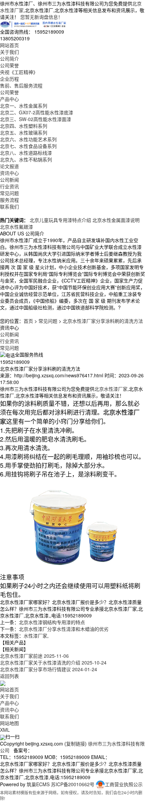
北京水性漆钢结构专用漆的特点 (52, 622)
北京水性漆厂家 (110, 388)
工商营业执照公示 (124, 784)
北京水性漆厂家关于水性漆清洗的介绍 (53, 662)
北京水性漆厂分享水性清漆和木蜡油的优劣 (64, 628)
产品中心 (9, 99)
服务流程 (9, 199)
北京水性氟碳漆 (16, 226)
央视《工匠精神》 (19, 72)
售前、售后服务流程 (21, 85)
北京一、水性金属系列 (23, 105)
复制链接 (75, 743)
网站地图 (9, 723)
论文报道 (9, 166)
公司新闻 (9, 179)
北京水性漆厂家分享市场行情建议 (48, 669)
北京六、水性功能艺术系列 (28, 139)
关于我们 (9, 51)
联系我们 (9, 206)
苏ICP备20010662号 (72, 784)
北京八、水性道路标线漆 (26, 152)
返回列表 (9, 676)
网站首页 (9, 45)
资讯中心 (9, 172)
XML (5, 729)
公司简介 (9, 58)
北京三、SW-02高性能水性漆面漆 (35, 119)
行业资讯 (9, 186)
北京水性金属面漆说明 (116, 220)
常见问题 (9, 193)
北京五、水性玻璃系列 (23, 132)
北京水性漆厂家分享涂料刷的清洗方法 (103, 320)
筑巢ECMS (38, 784)
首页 (28, 320)
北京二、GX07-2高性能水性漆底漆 (36, 112)
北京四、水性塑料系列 (23, 125)
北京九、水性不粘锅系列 (26, 159)
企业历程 (9, 78)
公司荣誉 (9, 65)
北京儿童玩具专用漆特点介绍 (60, 220)
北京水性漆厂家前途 (34, 655)
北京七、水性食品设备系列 (28, 146)
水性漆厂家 (35, 635)
